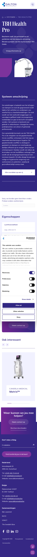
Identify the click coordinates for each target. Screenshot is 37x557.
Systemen (11, 17)
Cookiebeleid (29, 539)
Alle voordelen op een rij (14, 172)
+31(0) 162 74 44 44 (12, 473)
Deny (18, 317)
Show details (26, 299)
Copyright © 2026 (7, 539)
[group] (18, 376)
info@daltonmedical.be (14, 499)
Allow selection (18, 311)
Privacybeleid (19, 539)
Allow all (19, 305)
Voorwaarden (6, 543)
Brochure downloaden (18, 428)
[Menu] (32, 552)
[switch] (32, 278)
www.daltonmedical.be (16, 501)
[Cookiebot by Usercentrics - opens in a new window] (26, 238)
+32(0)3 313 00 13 (11, 496)
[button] (3, 344)
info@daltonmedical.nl (14, 476)
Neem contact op (18, 325)
